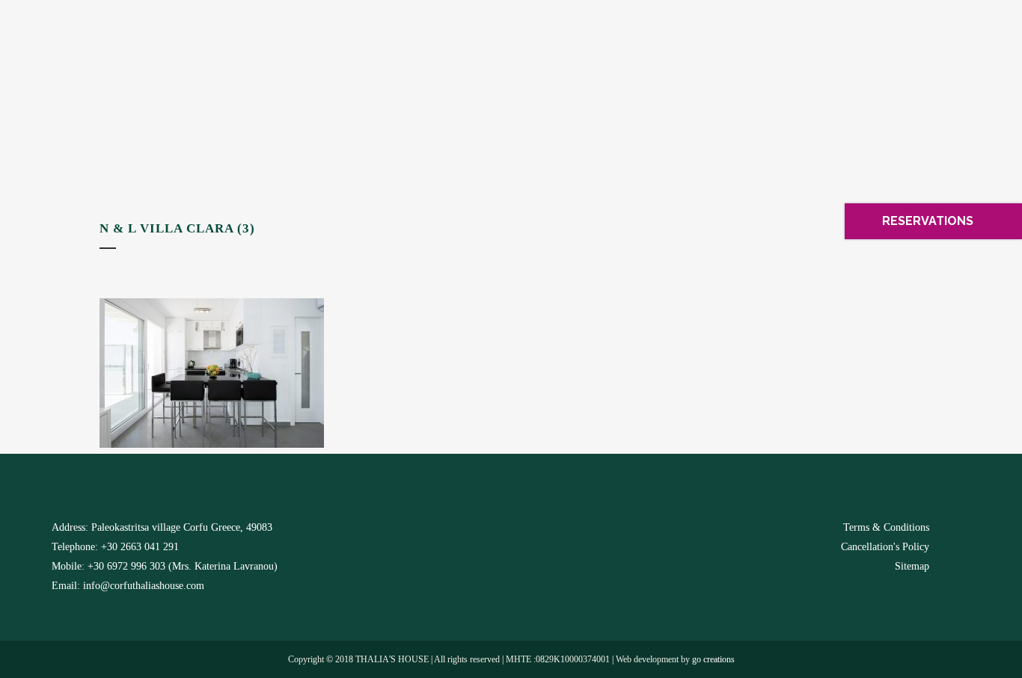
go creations (713, 659)
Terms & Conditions (886, 527)
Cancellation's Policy (885, 546)
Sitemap (912, 566)
